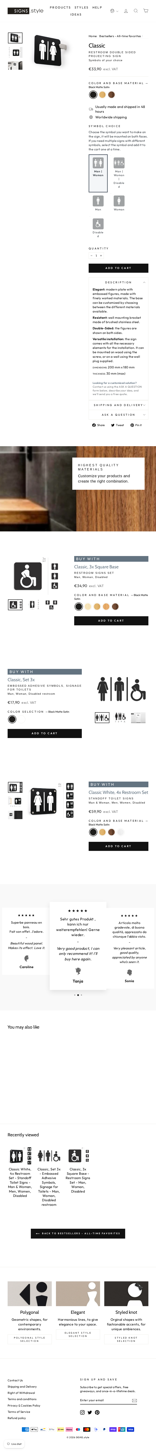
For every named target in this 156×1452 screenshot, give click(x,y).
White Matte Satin (21, 719)
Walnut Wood (111, 94)
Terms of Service (19, 1412)
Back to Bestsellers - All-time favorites (80, 1233)
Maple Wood (88, 606)
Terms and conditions (22, 1399)
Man (98, 209)
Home (93, 36)
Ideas (76, 14)
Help (97, 7)
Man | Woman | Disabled (119, 179)
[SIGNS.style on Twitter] (90, 1412)
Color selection (38, 711)
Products (60, 7)
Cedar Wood (106, 606)
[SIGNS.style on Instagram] (82, 1412)
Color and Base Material (118, 85)
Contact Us (15, 1380)
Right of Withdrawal (21, 1393)
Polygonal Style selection (29, 1339)
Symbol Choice (105, 126)
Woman (119, 209)
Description (118, 282)
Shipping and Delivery (118, 405)
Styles (82, 7)
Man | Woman (98, 173)
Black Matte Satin (93, 94)
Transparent (120, 832)
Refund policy (17, 1418)
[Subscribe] (134, 1400)
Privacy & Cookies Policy (24, 1405)
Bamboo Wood (102, 94)
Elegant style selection (78, 1334)
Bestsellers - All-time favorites (120, 36)
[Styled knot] (126, 1293)
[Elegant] (78, 1293)
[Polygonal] (30, 1293)
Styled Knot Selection (126, 1339)
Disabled (98, 234)
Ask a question (118, 414)
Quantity (99, 248)
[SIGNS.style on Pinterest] (97, 1412)
